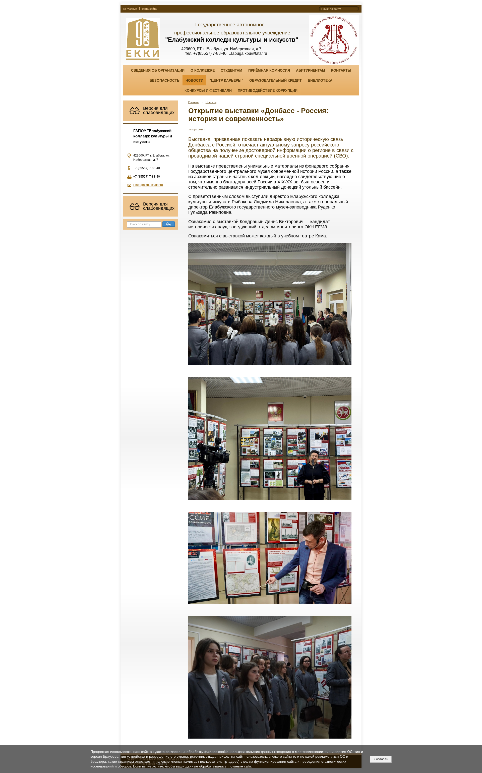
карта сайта (149, 8)
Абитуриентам (310, 70)
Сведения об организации (158, 70)
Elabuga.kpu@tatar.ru (148, 185)
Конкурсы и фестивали (208, 90)
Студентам (231, 70)
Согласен (381, 759)
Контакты (341, 70)
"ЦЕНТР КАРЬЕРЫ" (226, 80)
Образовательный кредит (275, 80)
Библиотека (320, 80)
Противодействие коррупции (267, 90)
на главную (130, 8)
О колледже (203, 70)
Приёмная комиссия (269, 70)
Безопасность (164, 80)
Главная (193, 102)
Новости (194, 80)
